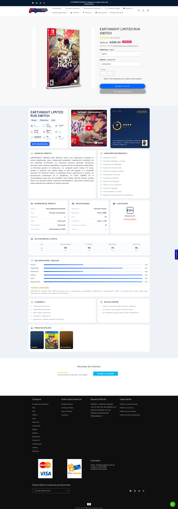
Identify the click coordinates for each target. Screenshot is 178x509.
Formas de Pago (67, 408)
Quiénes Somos (67, 404)
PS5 (33, 408)
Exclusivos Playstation (40, 404)
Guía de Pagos (66, 411)
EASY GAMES (85, 508)
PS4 (33, 411)
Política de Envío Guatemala (130, 415)
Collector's (36, 440)
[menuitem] (57, 8)
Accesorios (36, 426)
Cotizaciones (37, 444)
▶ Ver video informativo (40, 144)
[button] (148, 10)
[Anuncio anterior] (67, 3)
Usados (35, 447)
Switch (34, 415)
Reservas (35, 422)
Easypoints (36, 436)
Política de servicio (127, 408)
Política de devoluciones (129, 404)
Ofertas (35, 433)
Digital (34, 429)
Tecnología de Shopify (96, 508)
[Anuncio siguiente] (111, 3)
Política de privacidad (128, 411)
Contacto (64, 415)
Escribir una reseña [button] (105, 374)
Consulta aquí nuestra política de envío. (126, 46)
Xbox (34, 418)
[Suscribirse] (67, 490)
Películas (35, 451)
